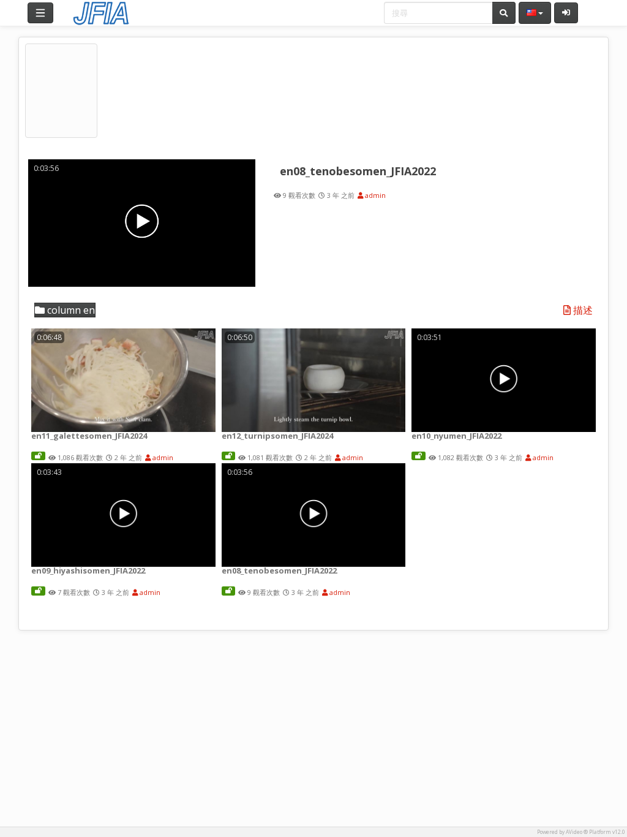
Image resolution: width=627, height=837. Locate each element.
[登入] (566, 12)
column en (70, 310)
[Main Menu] (40, 12)
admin (374, 195)
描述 (582, 310)
